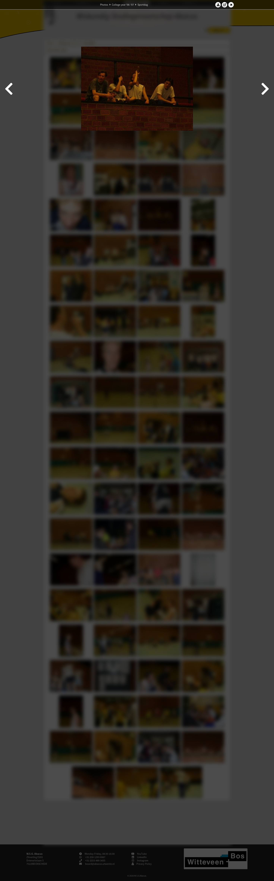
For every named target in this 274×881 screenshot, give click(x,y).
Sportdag (143, 4)
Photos (104, 4)
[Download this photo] (218, 4)
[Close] (231, 4)
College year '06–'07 (123, 4)
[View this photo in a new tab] (224, 4)
